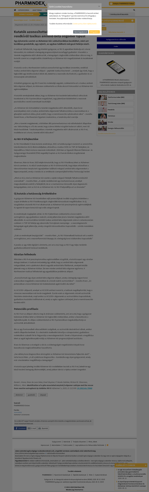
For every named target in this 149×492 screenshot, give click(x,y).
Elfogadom (94, 32)
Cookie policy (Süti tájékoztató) (84, 24)
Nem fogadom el (80, 32)
